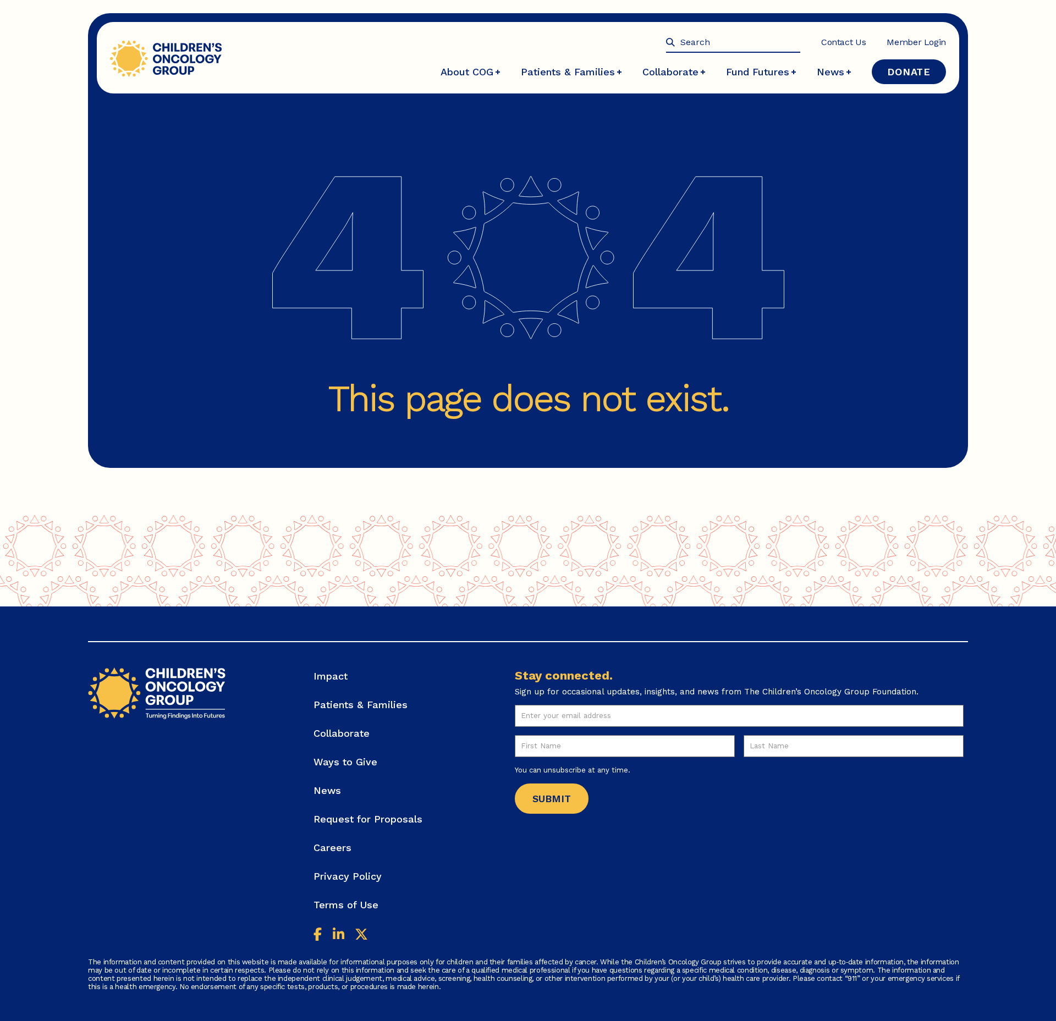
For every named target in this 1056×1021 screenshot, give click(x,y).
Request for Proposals (368, 819)
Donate (909, 72)
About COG (467, 72)
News (830, 72)
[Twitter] (361, 935)
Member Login (916, 42)
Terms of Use (346, 904)
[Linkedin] (338, 935)
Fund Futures (757, 72)
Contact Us (843, 42)
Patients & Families (568, 72)
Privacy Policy (348, 876)
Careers (332, 847)
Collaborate (670, 72)
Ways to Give (345, 762)
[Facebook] (318, 935)
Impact (331, 676)
